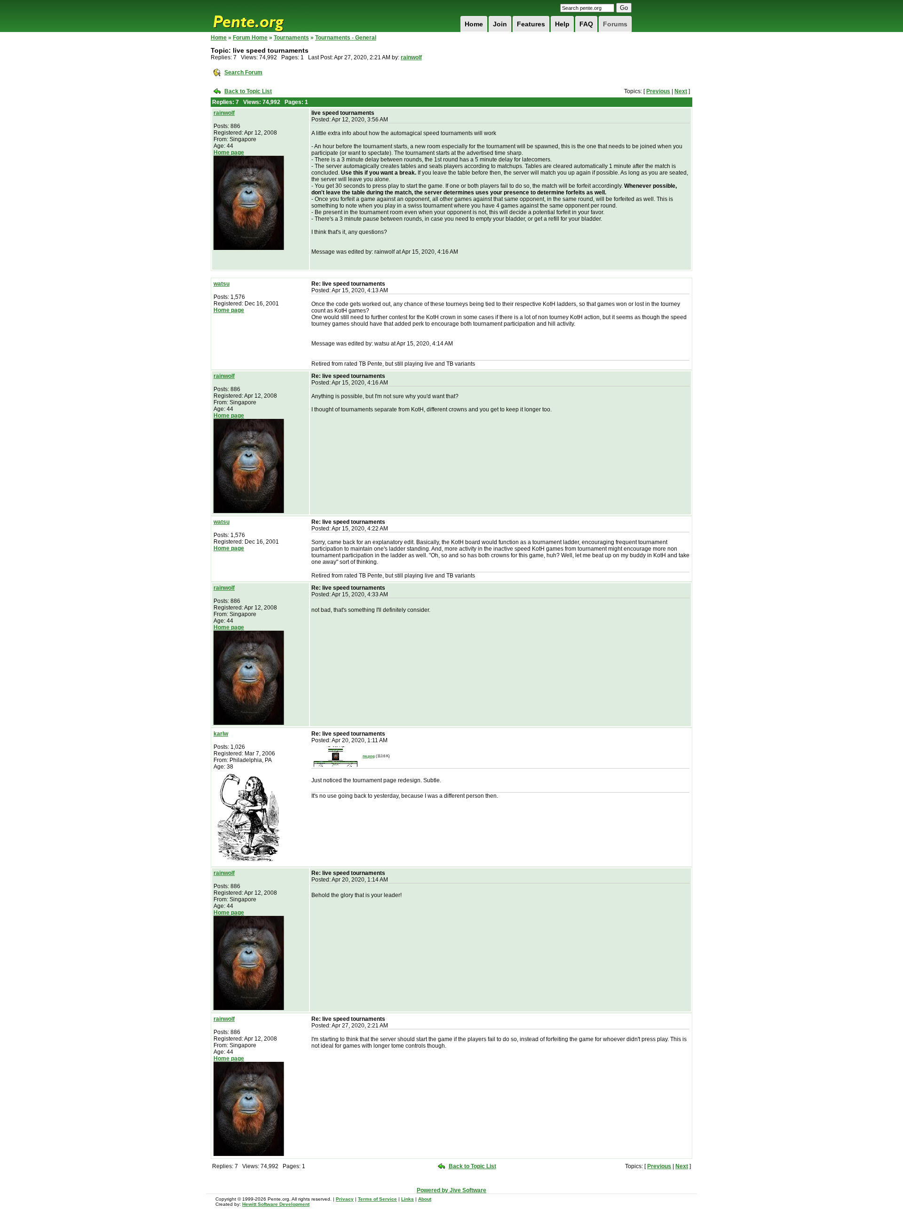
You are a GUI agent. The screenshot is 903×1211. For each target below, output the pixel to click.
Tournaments (291, 37)
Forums (615, 24)
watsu (222, 284)
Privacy (345, 1199)
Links (407, 1199)
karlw (221, 733)
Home (474, 24)
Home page (229, 152)
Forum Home (250, 37)
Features (531, 24)
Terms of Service (377, 1199)
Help (562, 24)
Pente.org (260, 16)
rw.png (369, 756)
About (424, 1199)
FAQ (586, 24)
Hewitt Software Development (275, 1204)
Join (500, 24)
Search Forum (243, 72)
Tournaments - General (345, 37)
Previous (658, 91)
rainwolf (411, 57)
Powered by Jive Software (451, 1190)
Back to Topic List (248, 91)
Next (680, 91)
